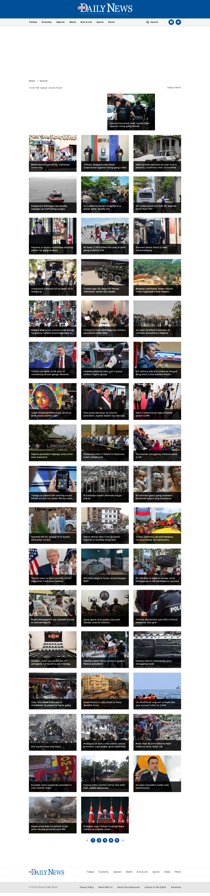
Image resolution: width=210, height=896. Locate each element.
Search (44, 81)
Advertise (176, 887)
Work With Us (105, 887)
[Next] (123, 840)
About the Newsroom (128, 887)
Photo (111, 22)
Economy (47, 22)
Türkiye (33, 22)
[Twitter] (178, 22)
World (72, 22)
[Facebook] (171, 22)
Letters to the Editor (155, 887)
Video (167, 872)
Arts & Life (86, 22)
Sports (100, 22)
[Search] (148, 22)
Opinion (60, 22)
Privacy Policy (87, 887)
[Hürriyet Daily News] (105, 9)
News (32, 81)
